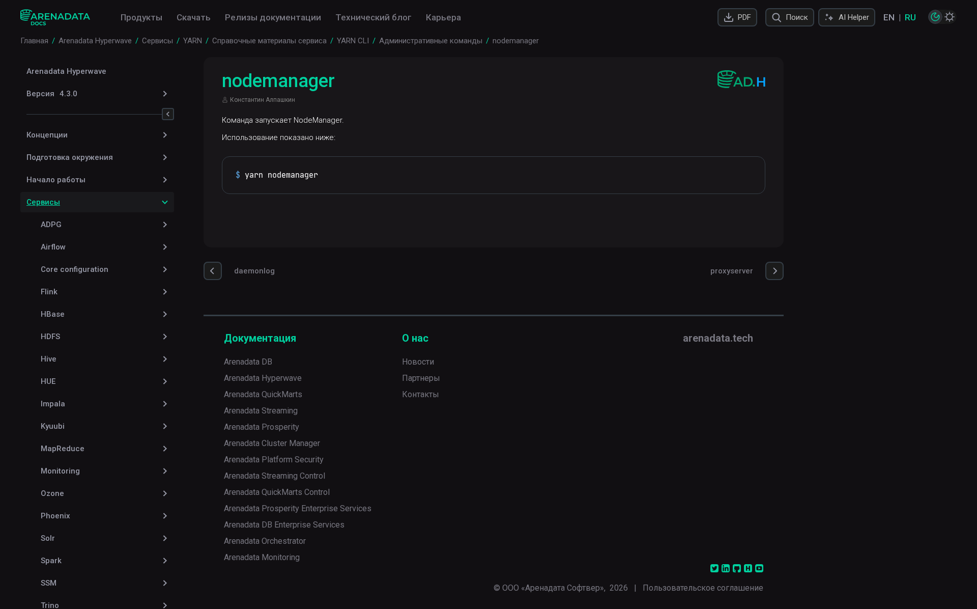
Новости (418, 362)
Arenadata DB (248, 362)
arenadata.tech (718, 338)
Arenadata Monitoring (262, 557)
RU (910, 17)
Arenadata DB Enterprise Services (284, 525)
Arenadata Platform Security (274, 459)
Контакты (420, 394)
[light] (949, 17)
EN (889, 17)
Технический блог (373, 17)
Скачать (194, 17)
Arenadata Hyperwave (66, 71)
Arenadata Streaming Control (274, 476)
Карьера (443, 17)
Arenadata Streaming (261, 411)
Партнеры (421, 378)
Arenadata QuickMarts (263, 394)
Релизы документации (273, 17)
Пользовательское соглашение (703, 588)
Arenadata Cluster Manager (272, 443)
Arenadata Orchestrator (265, 541)
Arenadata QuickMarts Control (277, 492)
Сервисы (43, 202)
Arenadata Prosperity (261, 427)
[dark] (935, 17)
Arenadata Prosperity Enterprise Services (297, 508)
